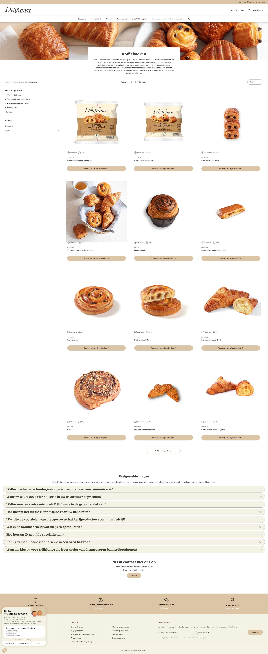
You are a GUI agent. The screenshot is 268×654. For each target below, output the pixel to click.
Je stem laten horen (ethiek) (81, 642)
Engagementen (77, 630)
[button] (10, 2)
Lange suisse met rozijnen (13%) (213, 250)
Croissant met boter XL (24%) (213, 429)
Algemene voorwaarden (121, 627)
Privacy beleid (76, 638)
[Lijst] (135, 82)
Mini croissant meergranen (144, 429)
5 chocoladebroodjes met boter (79, 160)
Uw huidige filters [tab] (13, 90)
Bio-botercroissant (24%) (211, 340)
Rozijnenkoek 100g (141, 340)
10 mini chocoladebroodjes (144, 160)
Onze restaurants (118, 638)
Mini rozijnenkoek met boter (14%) (80, 250)
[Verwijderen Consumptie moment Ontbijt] (6, 103)
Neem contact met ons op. (256, 2)
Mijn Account (239, 10)
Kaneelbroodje (140, 250)
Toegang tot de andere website (82, 634)
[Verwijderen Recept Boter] (6, 108)
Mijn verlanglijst (257, 10)
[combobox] (172, 18)
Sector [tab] (7, 131)
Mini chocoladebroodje (210, 160)
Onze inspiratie (122, 19)
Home (7, 82)
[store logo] (18, 10)
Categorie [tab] (9, 126)
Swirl (69, 429)
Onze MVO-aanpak (139, 19)
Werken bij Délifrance (120, 630)
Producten (82, 19)
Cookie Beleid (117, 634)
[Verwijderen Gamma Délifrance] (6, 95)
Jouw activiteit (95, 19)
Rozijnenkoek (72, 340)
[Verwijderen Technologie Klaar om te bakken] (6, 99)
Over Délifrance (77, 627)
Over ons (108, 19)
